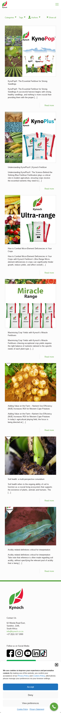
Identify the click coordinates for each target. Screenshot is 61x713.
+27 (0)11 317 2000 (15, 634)
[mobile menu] (57, 4)
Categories (9, 17)
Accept (30, 687)
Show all (52, 17)
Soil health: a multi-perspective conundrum (26, 479)
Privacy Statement (37, 709)
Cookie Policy (22, 709)
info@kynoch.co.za (15, 631)
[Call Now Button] (54, 707)
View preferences (30, 703)
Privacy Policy (23, 676)
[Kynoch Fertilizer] (4, 4)
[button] (56, 664)
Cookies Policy (39, 676)
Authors (34, 17)
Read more (49, 105)
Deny (30, 695)
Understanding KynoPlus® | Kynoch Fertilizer (27, 167)
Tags (21, 17)
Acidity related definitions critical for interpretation (29, 550)
